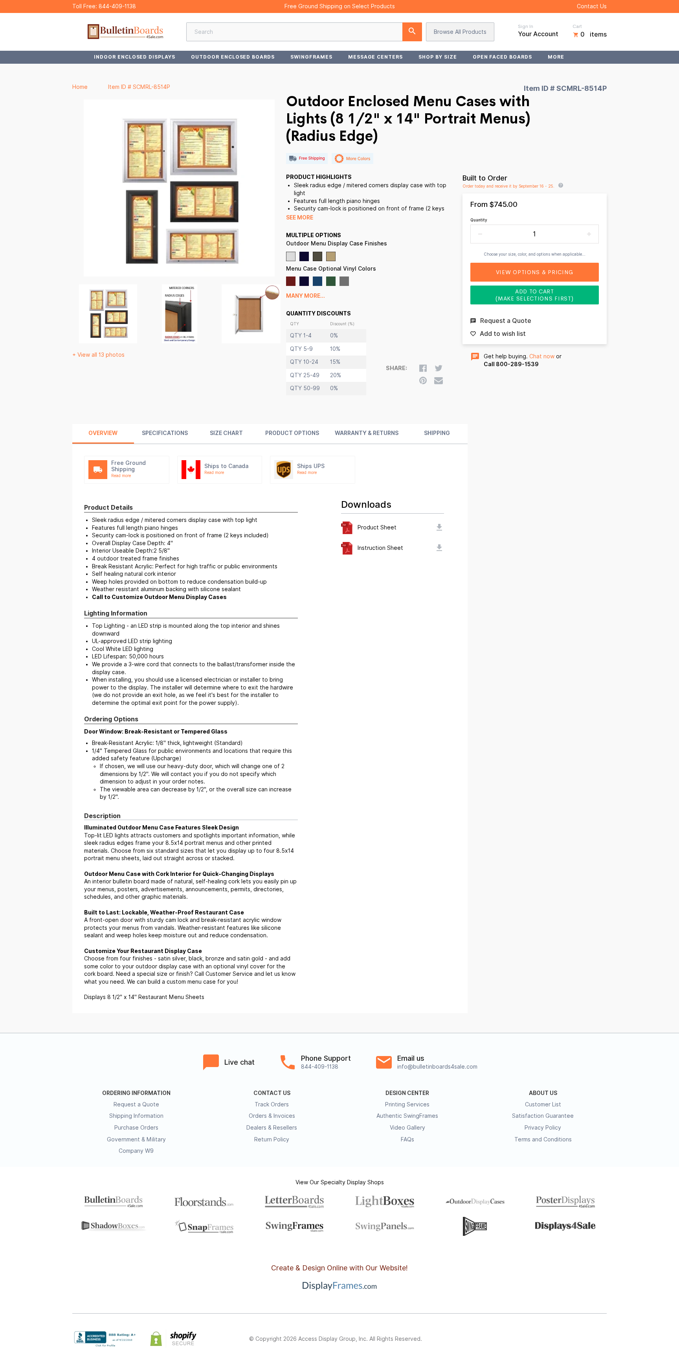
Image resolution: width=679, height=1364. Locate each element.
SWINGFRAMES (311, 57)
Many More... (305, 296)
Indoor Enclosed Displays (134, 57)
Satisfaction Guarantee (543, 1116)
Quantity (478, 220)
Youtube (602, 1339)
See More (299, 217)
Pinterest (567, 1339)
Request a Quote (136, 1104)
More (556, 57)
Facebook (533, 1339)
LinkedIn (584, 1339)
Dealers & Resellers (271, 1127)
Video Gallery (407, 1127)
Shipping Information (136, 1116)
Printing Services (407, 1104)
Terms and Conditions (543, 1139)
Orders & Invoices (272, 1116)
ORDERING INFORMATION (136, 1093)
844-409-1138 (117, 6)
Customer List (543, 1104)
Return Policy (271, 1139)
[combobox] (304, 31)
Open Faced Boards (502, 57)
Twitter (550, 1339)
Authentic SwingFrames (407, 1116)
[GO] (412, 31)
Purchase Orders (136, 1127)
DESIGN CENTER (407, 1093)
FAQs (407, 1139)
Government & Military (136, 1139)
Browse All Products (460, 32)
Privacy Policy (543, 1127)
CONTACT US (271, 1093)
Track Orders (272, 1104)
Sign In (525, 26)
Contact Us (592, 6)
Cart (577, 26)
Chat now (541, 356)
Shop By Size (437, 57)
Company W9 (136, 1151)
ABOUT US (543, 1093)
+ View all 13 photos (98, 355)
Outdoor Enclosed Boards (233, 57)
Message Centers (375, 57)
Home (80, 87)
